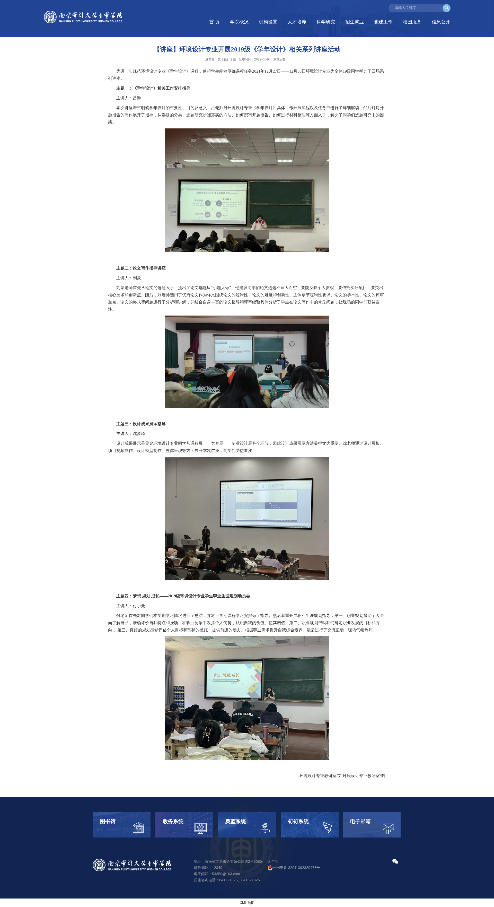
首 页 (214, 21)
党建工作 (383, 21)
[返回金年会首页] (84, 17)
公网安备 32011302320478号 (296, 868)
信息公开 (441, 21)
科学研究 (325, 21)
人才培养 (297, 21)
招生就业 (354, 21)
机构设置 (268, 21)
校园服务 (412, 21)
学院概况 (239, 21)
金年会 (273, 861)
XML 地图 (247, 903)
